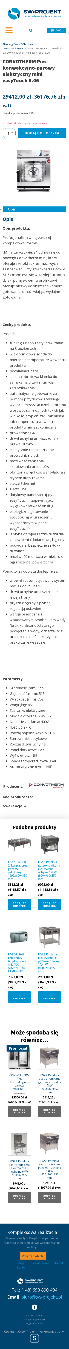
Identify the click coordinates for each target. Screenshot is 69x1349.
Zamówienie (41, 1263)
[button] (56, 30)
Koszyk (59, 1263)
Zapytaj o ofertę (33, 1256)
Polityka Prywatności (34, 1319)
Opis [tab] (12, 209)
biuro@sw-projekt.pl (41, 1297)
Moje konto (21, 1265)
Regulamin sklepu (34, 1323)
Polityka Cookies (34, 1315)
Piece (20, 48)
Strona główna (11, 44)
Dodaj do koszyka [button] (20, 904)
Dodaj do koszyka (42, 133)
